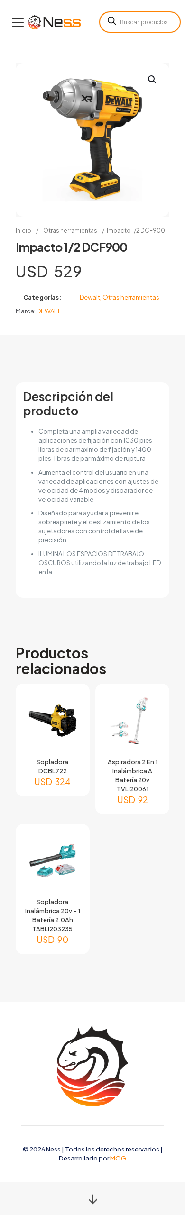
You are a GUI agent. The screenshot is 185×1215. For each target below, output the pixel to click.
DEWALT (48, 311)
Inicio (23, 230)
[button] (152, 79)
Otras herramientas (70, 230)
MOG (118, 1158)
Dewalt (90, 297)
